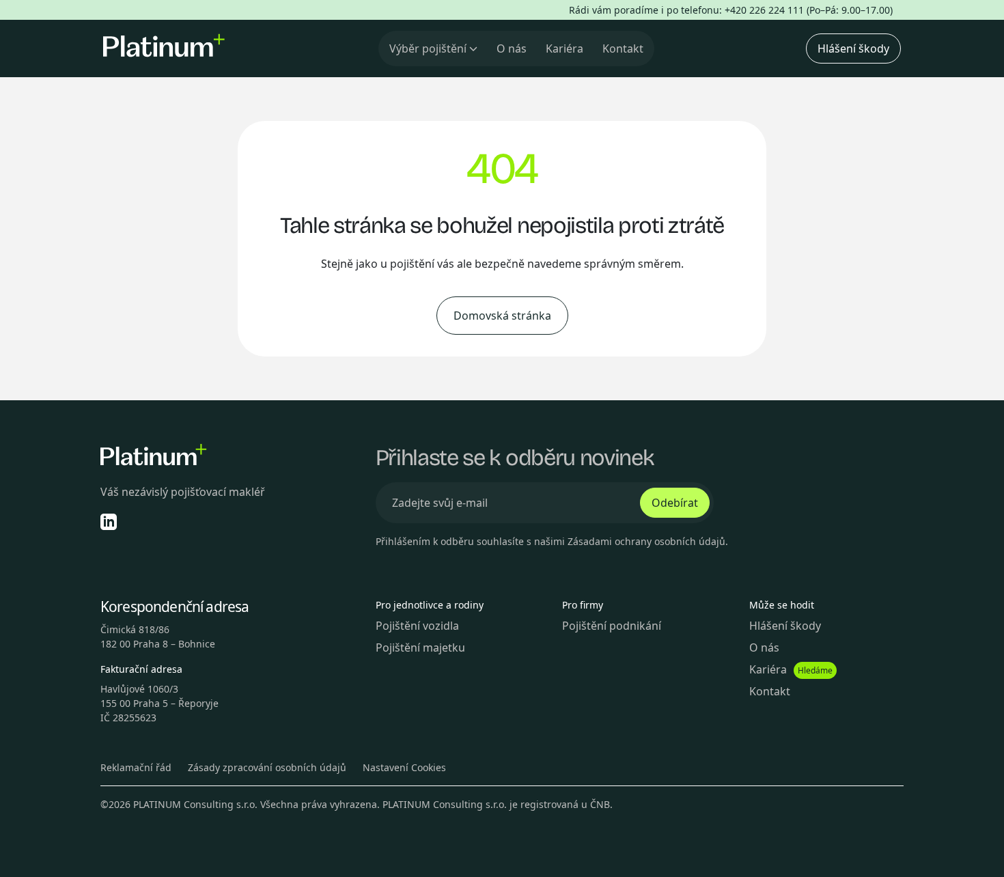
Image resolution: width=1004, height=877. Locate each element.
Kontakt (622, 48)
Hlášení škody (853, 48)
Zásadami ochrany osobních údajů (646, 541)
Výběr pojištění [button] (427, 48)
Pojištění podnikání (611, 625)
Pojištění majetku (420, 647)
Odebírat (675, 502)
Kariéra (564, 48)
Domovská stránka (502, 315)
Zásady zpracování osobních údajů (267, 767)
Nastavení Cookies (404, 767)
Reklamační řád (135, 767)
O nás (512, 48)
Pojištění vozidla (417, 625)
